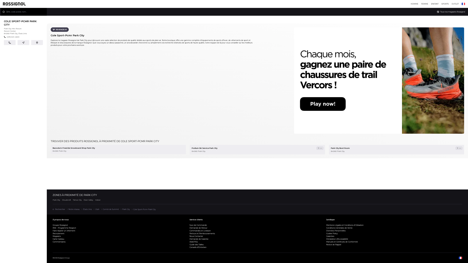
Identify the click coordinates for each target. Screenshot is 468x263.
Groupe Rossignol (60, 225)
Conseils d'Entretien (198, 247)
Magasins (57, 236)
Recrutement (58, 233)
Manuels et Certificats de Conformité (342, 242)
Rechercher (60, 209)
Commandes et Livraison (200, 231)
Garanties (330, 236)
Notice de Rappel (333, 245)
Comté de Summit (111, 209)
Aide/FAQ (194, 242)
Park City (126, 209)
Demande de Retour (198, 228)
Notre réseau (74, 209)
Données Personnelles (336, 231)
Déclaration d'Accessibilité (337, 239)
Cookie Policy (332, 233)
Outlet (455, 4)
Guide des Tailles (197, 245)
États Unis (87, 209)
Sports (445, 4)
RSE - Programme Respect (64, 228)
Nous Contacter (196, 236)
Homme (414, 4)
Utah (97, 209)
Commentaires (59, 242)
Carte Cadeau (58, 239)
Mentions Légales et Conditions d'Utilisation (345, 225)
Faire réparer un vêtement (64, 231)
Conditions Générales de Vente (339, 228)
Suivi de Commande (198, 225)
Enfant (435, 4)
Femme (424, 4)
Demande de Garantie (199, 239)
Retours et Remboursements (202, 233)
